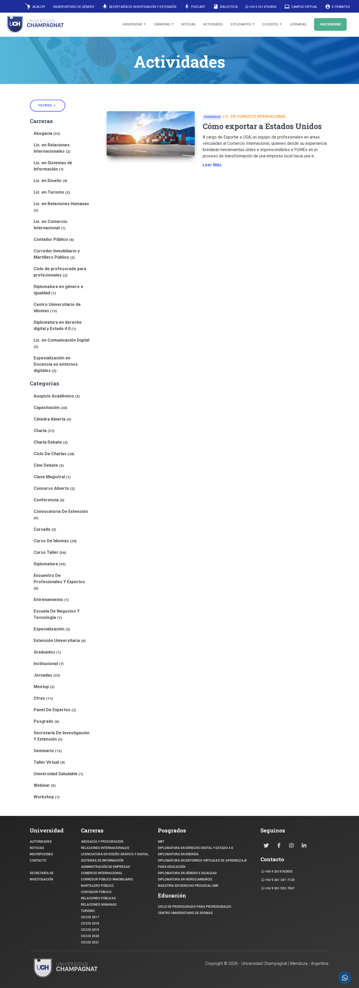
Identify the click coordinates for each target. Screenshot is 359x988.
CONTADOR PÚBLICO (96, 892)
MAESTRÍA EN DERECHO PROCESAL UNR (188, 886)
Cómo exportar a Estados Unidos (262, 126)
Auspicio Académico (57, 396)
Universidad (132, 24)
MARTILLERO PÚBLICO (97, 886)
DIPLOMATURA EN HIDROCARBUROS (185, 879)
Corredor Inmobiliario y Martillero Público (57, 254)
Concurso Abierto (54, 488)
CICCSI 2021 (90, 942)
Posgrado (46, 721)
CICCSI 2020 (90, 936)
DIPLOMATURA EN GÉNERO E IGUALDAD (187, 873)
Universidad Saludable (58, 773)
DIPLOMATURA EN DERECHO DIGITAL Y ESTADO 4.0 (195, 848)
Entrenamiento (51, 599)
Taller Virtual (49, 762)
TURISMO (88, 911)
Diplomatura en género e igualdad (58, 289)
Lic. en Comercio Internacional (50, 224)
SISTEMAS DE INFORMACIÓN (102, 860)
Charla (44, 430)
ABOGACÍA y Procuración (102, 841)
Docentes (270, 24)
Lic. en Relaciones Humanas (61, 206)
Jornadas (298, 24)
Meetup (44, 686)
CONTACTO (38, 860)
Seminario (48, 750)
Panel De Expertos (55, 709)
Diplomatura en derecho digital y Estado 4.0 (58, 325)
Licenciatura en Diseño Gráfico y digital (114, 854)
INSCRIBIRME (330, 24)
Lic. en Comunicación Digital (61, 343)
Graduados (47, 652)
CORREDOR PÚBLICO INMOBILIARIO (107, 879)
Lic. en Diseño (50, 180)
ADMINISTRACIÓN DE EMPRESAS (105, 867)
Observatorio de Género (73, 7)
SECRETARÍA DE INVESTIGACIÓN (42, 876)
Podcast (194, 6)
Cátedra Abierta (52, 419)
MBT (161, 841)
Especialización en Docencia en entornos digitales (56, 364)
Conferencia (49, 499)
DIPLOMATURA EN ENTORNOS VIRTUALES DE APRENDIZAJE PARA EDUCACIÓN (202, 864)
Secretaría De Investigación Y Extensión (61, 736)
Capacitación (50, 407)
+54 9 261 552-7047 (279, 888)
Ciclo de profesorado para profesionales (60, 272)
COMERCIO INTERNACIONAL (101, 873)
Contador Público (54, 239)
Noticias (188, 24)
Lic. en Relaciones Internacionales (52, 148)
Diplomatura (50, 563)
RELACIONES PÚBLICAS (98, 898)
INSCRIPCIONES (41, 854)
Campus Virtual (300, 6)
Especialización (52, 628)
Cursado (45, 529)
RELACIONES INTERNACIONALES (105, 848)
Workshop (47, 796)
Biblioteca (225, 6)
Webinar (45, 785)
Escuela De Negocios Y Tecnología (57, 614)
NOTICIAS (37, 848)
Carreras (162, 24)
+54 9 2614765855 (262, 7)
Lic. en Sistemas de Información (53, 166)
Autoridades (41, 841)
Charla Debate (51, 442)
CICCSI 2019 (90, 930)
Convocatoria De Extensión (61, 514)
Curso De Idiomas (55, 540)
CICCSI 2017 (90, 917)
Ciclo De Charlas (54, 453)
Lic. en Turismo (52, 192)
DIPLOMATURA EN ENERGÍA (178, 854)
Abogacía (47, 133)
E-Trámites (337, 6)
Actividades (213, 24)
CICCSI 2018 (90, 923)
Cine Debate (49, 465)
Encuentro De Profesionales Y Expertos (59, 581)
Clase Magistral (52, 476)
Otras (43, 698)
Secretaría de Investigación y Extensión (139, 6)
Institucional (49, 663)
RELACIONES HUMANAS (99, 904)
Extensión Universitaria (60, 640)
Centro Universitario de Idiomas (57, 307)
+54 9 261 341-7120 (279, 880)
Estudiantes (241, 24)
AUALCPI (38, 7)
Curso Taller (50, 552)
